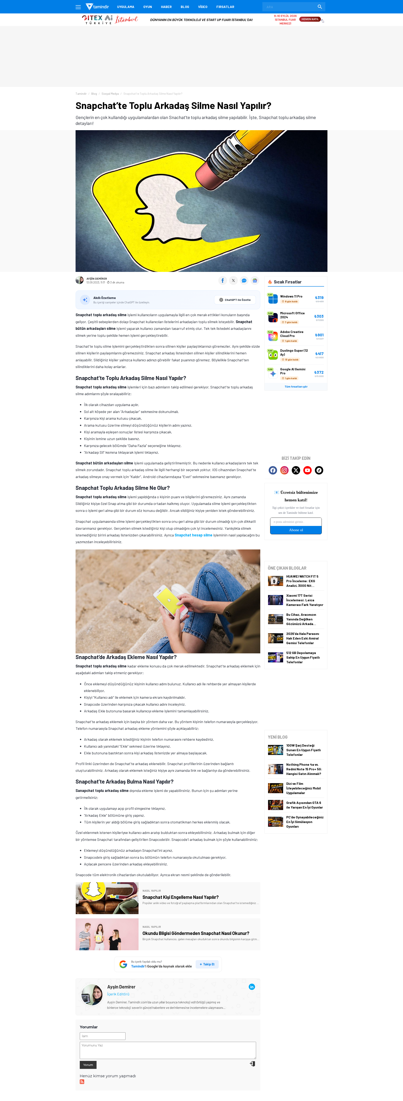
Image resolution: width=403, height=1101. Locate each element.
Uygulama (125, 7)
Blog (185, 7)
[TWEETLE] (234, 283)
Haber (166, 7)
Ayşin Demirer (96, 278)
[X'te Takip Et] (296, 470)
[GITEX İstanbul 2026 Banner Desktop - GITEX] (201, 15)
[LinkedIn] (252, 987)
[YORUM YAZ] (245, 283)
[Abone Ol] (254, 280)
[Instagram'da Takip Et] (284, 470)
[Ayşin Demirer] (92, 987)
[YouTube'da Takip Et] (307, 470)
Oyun (147, 7)
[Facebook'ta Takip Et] (273, 470)
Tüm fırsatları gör (296, 386)
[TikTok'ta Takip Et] (319, 470)
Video (202, 7)
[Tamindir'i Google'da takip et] (168, 964)
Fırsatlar (225, 7)
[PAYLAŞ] (223, 283)
